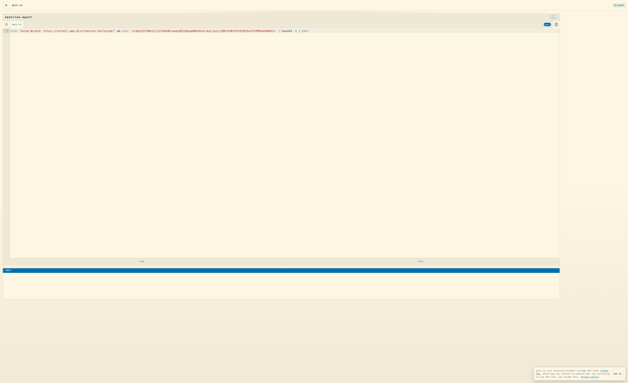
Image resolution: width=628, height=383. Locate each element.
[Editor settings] (6, 24)
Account (619, 5)
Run (142, 261)
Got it (617, 374)
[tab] (17, 24)
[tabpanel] (281, 143)
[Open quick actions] (6, 5)
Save (420, 261)
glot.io (17, 5)
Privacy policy (590, 377)
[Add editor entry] (556, 24)
